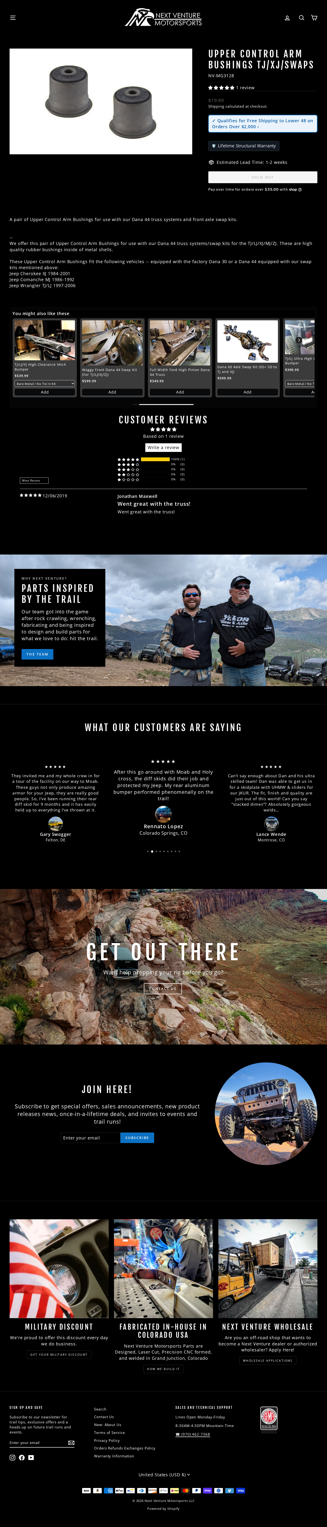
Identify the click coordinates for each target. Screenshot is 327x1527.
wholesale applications (268, 1361)
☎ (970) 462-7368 (192, 1434)
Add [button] (45, 392)
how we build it (163, 1369)
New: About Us (107, 1424)
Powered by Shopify (163, 1508)
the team (37, 654)
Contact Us (104, 1416)
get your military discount (59, 1355)
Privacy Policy (107, 1440)
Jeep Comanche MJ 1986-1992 (42, 279)
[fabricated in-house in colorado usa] (163, 1268)
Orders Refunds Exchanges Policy (125, 1448)
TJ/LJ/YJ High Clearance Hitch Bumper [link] (40, 367)
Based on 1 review (163, 436)
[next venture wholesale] (267, 1268)
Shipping (216, 106)
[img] (31, 495)
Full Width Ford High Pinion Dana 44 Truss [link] (180, 372)
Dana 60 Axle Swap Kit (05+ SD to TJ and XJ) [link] (247, 369)
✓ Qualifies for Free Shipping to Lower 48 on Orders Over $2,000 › (262, 123)
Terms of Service (109, 1432)
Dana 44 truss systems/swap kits (194, 243)
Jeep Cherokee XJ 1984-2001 (40, 273)
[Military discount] (59, 1268)
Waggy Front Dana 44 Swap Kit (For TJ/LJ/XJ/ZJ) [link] (109, 372)
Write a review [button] (164, 447)
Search (100, 1409)
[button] (222, 87)
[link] (45, 340)
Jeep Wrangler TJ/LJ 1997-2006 (43, 285)
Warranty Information (114, 1456)
